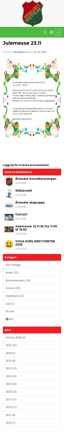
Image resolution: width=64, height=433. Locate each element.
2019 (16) (11, 384)
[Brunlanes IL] (32, 13)
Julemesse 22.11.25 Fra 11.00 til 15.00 (36, 228)
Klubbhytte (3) (15, 296)
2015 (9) (10, 415)
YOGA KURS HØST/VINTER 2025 (35, 243)
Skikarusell (23, 190)
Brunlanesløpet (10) (18, 280)
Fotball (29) (13, 288)
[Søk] (45, 32)
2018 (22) (11, 391)
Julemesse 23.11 (22, 43)
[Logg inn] (51, 32)
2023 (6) (10, 360)
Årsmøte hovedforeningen (35, 178)
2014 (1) (10, 422)
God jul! (21, 214)
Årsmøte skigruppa (30, 202)
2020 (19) (11, 376)
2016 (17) (11, 407)
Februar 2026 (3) (15, 337)
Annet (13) (12, 272)
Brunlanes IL (21, 52)
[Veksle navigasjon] (58, 32)
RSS (10, 319)
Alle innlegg (13, 264)
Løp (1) (10, 303)
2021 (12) (11, 368)
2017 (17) (11, 399)
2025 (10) (11, 345)
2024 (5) (10, 353)
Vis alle (10, 311)
